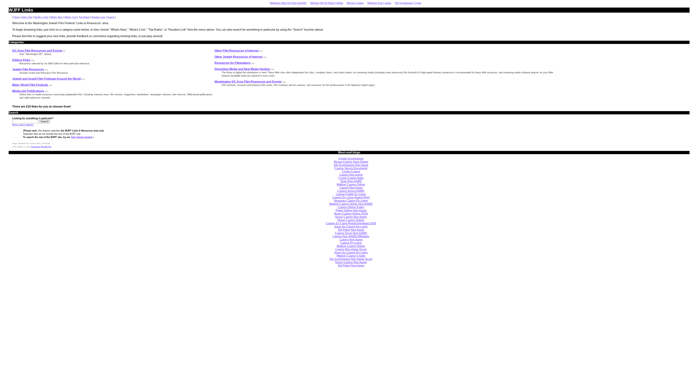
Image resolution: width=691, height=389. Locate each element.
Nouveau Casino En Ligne (351, 200)
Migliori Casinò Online (351, 246)
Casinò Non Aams (351, 187)
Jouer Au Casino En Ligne (351, 226)
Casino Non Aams (351, 174)
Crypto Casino (351, 171)
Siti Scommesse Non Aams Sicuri (350, 259)
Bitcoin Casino (355, 3)
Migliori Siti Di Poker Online (326, 3)
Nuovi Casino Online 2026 (351, 213)
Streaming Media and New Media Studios (242, 69)
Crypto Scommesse (350, 158)
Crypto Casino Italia (350, 178)
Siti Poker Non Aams (351, 229)
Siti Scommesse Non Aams (351, 165)
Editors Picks (21, 60)
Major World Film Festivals (30, 84)
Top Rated (84, 17)
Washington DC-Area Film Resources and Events (248, 81)
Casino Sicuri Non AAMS (351, 233)
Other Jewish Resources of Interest (238, 56)
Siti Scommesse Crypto (408, 3)
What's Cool (70, 17)
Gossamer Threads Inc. (41, 147)
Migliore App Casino (379, 3)
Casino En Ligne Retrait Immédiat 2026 (351, 223)
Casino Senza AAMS (350, 191)
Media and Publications (28, 91)
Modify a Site (41, 17)
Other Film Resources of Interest (236, 50)
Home (16, 17)
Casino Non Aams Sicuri (351, 249)
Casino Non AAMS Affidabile (351, 236)
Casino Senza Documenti (351, 168)
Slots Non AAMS (351, 181)
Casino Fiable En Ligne (351, 194)
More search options (22, 124)
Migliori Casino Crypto (351, 255)
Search (110, 17)
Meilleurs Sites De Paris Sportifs (288, 3)
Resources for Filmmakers (232, 62)
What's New (56, 17)
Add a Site (26, 17)
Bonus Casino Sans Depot (351, 161)
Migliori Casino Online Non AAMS (351, 203)
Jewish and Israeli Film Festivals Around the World (46, 78)
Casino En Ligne (351, 242)
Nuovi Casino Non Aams (351, 216)
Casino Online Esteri (351, 207)
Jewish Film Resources (28, 69)
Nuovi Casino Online (351, 220)
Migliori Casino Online (351, 184)
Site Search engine (81, 137)
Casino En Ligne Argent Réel (351, 197)
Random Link (98, 17)
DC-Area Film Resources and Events (37, 50)
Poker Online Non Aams (351, 210)
